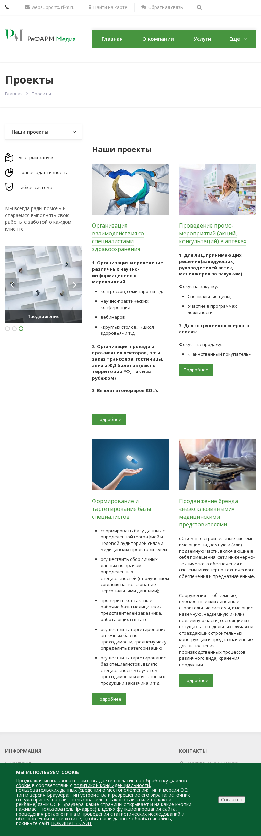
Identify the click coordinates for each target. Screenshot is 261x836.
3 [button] (21, 328)
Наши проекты (30, 132)
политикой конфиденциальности (112, 785)
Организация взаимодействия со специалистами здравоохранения (118, 237)
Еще (234, 38)
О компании (158, 38)
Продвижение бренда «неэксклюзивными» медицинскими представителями (208, 512)
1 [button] (7, 328)
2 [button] (14, 328)
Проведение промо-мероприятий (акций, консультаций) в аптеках (212, 233)
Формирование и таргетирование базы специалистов (121, 508)
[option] (43, 284)
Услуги (202, 38)
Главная (112, 38)
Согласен (231, 799)
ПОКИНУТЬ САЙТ (71, 823)
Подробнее (109, 419)
